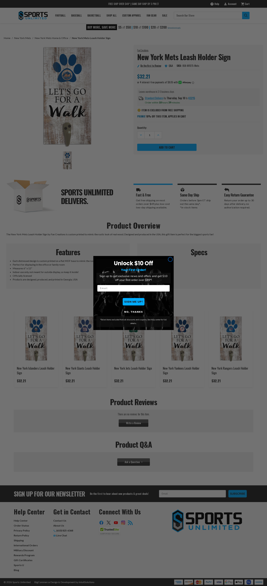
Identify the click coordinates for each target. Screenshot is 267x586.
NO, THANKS (133, 312)
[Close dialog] (170, 259)
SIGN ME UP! (133, 302)
